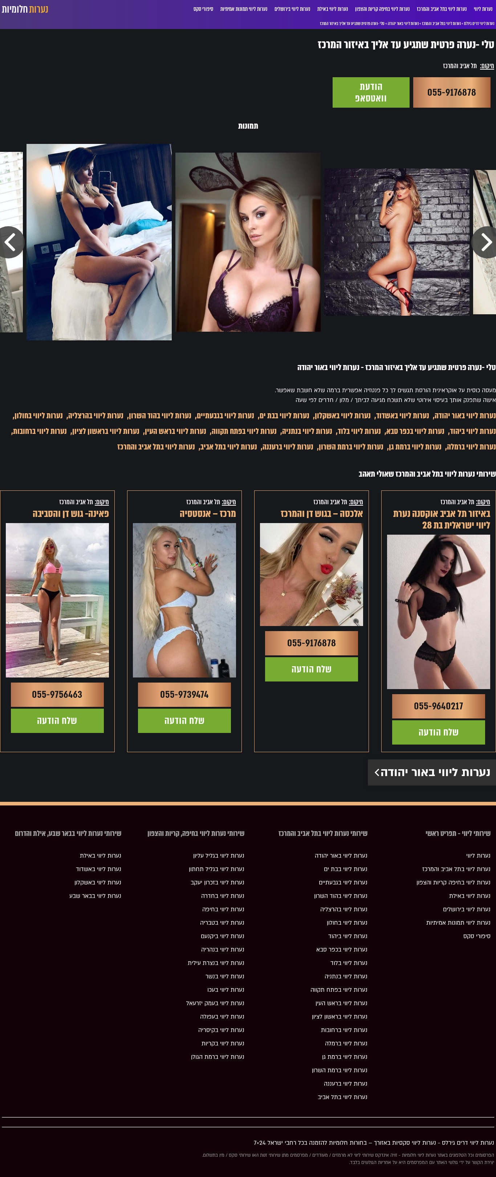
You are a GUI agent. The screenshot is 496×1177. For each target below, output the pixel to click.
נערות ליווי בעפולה (222, 1017)
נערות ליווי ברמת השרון (351, 446)
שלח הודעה (439, 732)
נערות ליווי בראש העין (175, 431)
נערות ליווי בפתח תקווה (244, 431)
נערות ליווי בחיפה (223, 909)
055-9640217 (438, 706)
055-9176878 (451, 92)
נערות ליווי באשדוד (402, 415)
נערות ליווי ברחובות (40, 431)
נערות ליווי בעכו (225, 990)
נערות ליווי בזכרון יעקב (217, 883)
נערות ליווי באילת (332, 9)
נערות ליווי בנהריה (222, 950)
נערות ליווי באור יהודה (465, 415)
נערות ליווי (483, 9)
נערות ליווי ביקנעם (222, 936)
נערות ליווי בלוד (359, 431)
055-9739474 (184, 694)
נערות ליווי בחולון (39, 415)
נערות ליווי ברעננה (288, 446)
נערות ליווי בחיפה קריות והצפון (382, 9)
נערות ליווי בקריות (223, 1044)
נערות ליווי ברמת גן (415, 446)
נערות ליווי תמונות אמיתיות (243, 9)
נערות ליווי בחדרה (222, 896)
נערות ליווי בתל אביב (228, 446)
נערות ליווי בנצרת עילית (216, 963)
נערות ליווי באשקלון (343, 415)
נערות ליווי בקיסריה (221, 1030)
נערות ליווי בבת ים (284, 415)
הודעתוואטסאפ (371, 92)
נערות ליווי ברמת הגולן (217, 1057)
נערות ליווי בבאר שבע (95, 896)
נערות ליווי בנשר (225, 977)
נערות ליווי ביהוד (473, 431)
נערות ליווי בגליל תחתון (216, 869)
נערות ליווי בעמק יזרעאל (215, 1003)
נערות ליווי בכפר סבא (415, 431)
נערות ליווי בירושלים (292, 9)
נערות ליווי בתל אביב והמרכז (442, 9)
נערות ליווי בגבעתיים (225, 415)
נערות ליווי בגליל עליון (218, 856)
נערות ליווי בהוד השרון (160, 415)
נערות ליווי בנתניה (307, 431)
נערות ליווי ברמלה (471, 446)
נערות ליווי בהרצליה (95, 415)
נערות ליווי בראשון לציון (105, 431)
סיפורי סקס (203, 9)
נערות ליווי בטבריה (222, 923)
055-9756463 (57, 694)
